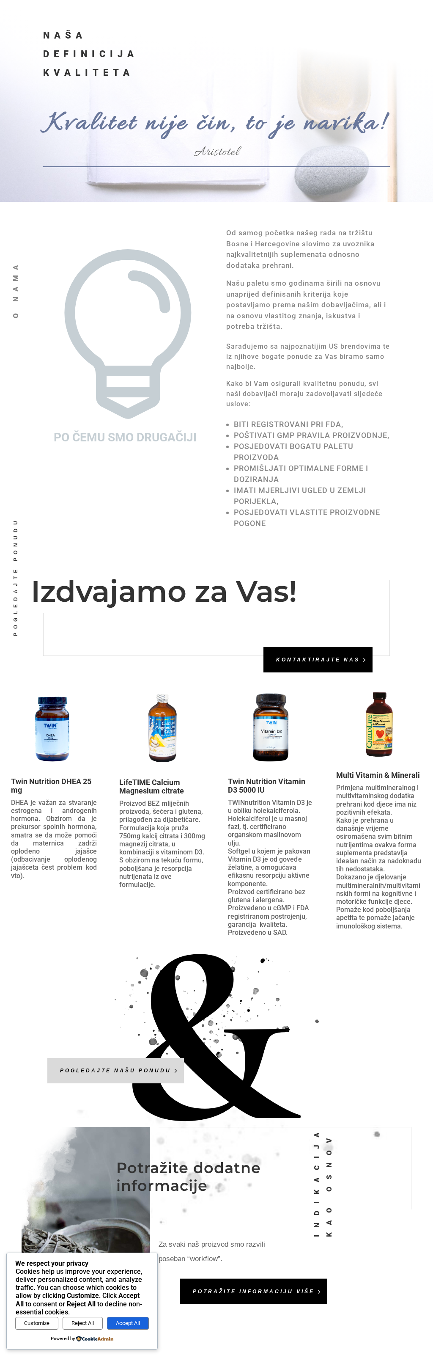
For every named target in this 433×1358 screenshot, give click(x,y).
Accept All (128, 1323)
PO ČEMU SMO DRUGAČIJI (125, 437)
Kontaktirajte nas (318, 660)
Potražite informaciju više (254, 1291)
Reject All (82, 1323)
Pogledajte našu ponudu (115, 1071)
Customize (36, 1323)
